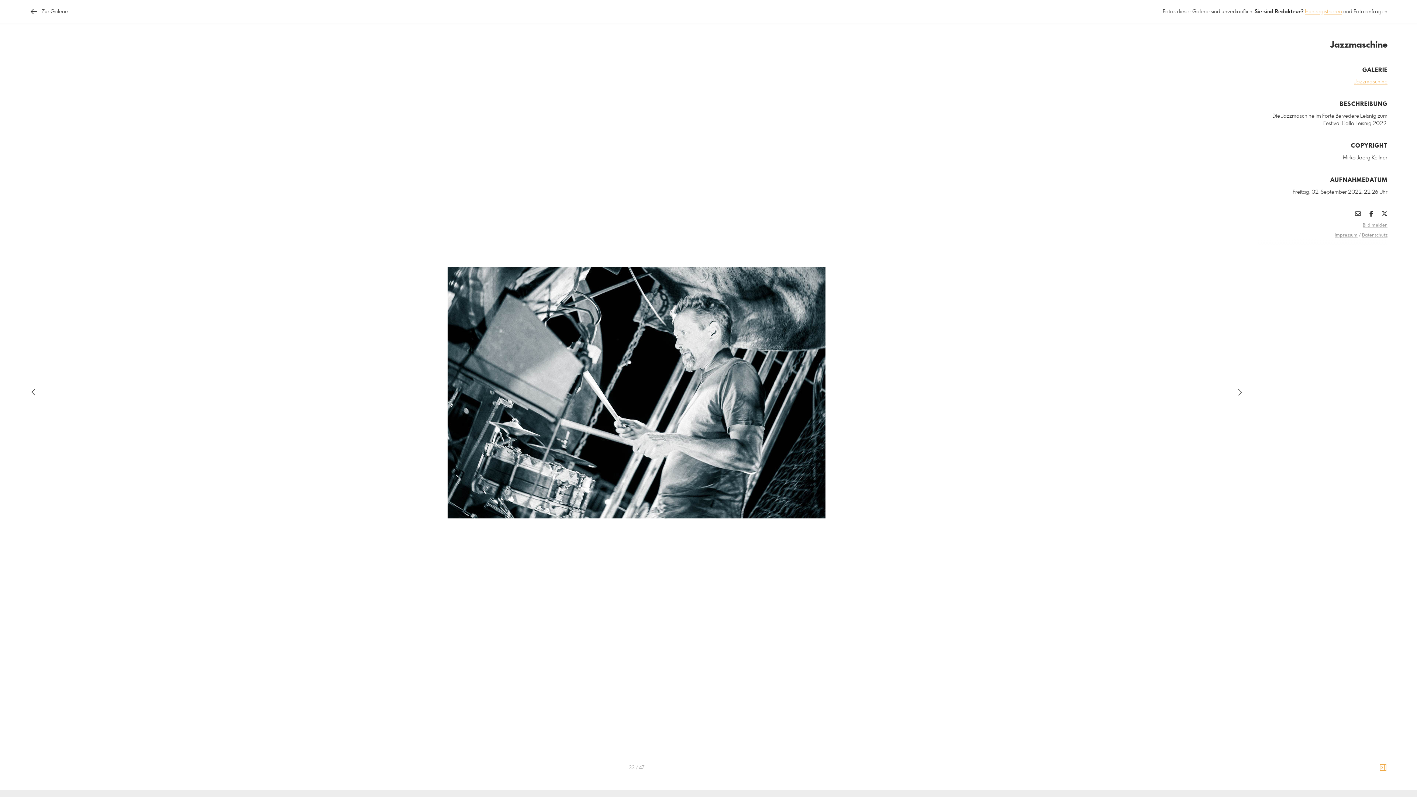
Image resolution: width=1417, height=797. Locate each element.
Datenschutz (1374, 235)
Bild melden (1375, 225)
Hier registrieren (1323, 11)
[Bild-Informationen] (1383, 767)
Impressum (1346, 235)
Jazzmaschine (1370, 81)
